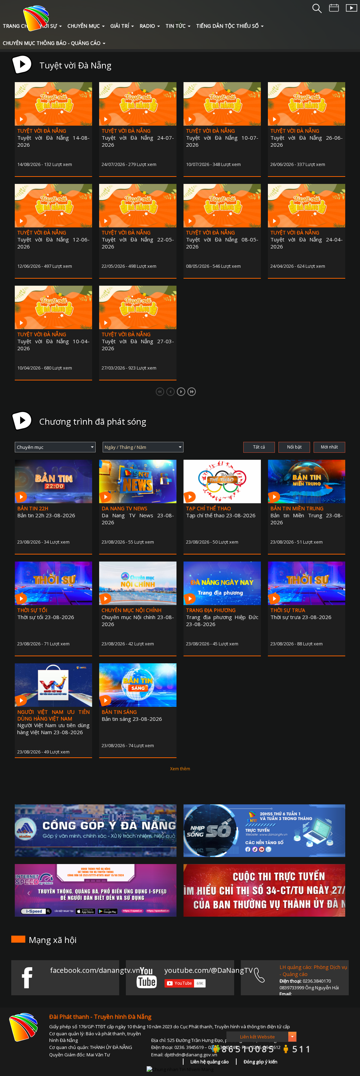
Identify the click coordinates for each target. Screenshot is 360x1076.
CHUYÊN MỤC (84, 25)
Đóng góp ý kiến (260, 1061)
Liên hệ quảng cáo (210, 1061)
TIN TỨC (176, 25)
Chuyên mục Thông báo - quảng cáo (52, 43)
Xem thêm (180, 769)
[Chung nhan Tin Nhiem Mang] (180, 1068)
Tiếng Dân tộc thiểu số (227, 25)
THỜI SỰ (47, 25)
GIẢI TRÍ (119, 25)
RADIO (147, 25)
